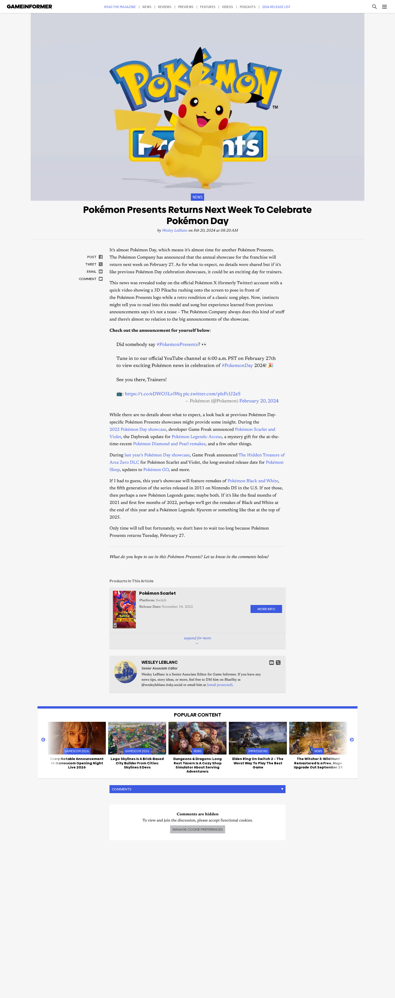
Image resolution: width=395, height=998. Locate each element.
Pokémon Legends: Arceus (197, 437)
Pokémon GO (156, 470)
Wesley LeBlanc (175, 231)
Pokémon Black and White (253, 481)
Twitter (278, 662)
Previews (185, 7)
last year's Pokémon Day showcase (157, 455)
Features (207, 7)
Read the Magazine (120, 7)
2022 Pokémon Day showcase (137, 430)
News (146, 7)
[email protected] (219, 685)
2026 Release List (276, 7)
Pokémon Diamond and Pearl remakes (169, 444)
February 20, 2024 (259, 401)
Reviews (164, 7)
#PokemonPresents (177, 344)
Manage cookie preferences (197, 829)
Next (352, 740)
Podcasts (248, 7)
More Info (266, 609)
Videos (227, 7)
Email (271, 662)
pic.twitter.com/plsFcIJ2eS (211, 394)
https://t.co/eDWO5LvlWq (153, 394)
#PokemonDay (237, 366)
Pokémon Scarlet (157, 593)
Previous (43, 740)
